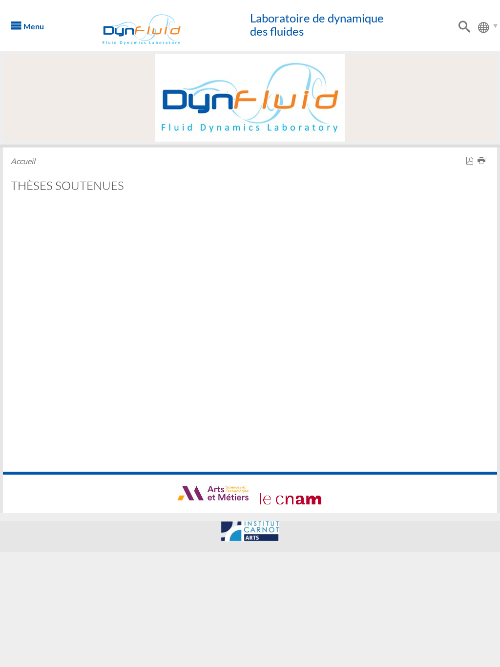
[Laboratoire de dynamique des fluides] (154, 29)
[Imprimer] (483, 161)
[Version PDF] (472, 161)
